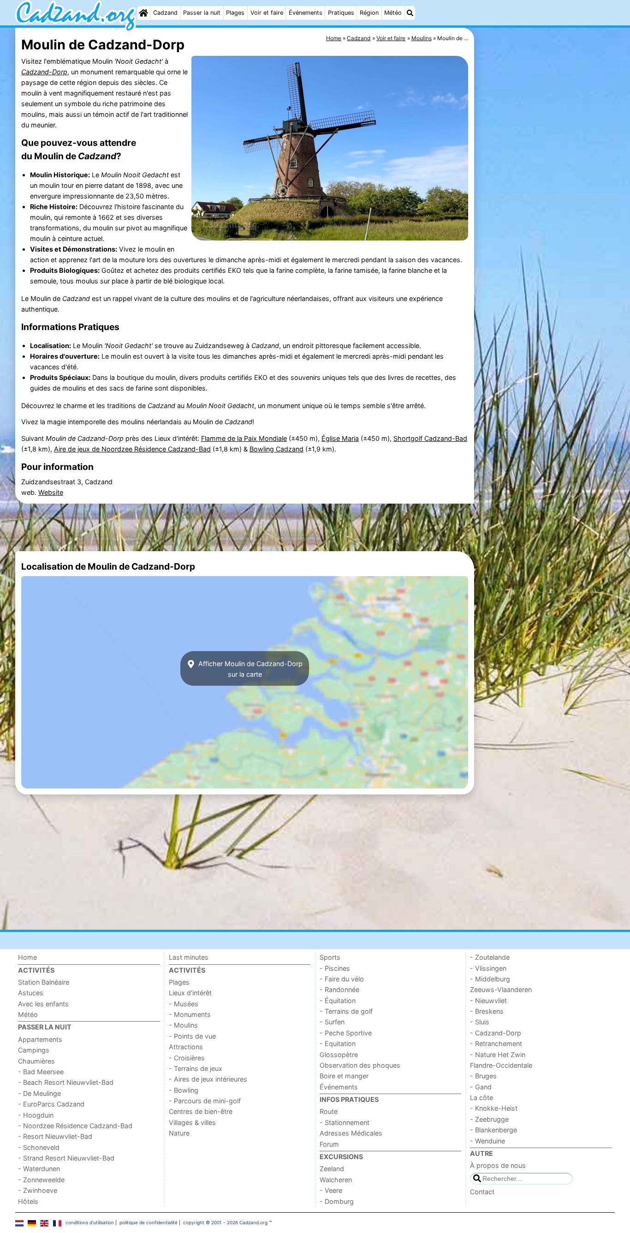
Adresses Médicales (351, 1133)
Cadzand (165, 12)
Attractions (186, 1047)
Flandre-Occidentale (501, 1065)
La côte (481, 1097)
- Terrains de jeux (195, 1068)
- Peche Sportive (346, 1033)
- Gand (481, 1087)
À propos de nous (498, 1165)
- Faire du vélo (342, 979)
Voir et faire (266, 12)
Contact (482, 1192)
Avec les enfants (43, 1004)
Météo (393, 12)
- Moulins (183, 1025)
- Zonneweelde (41, 1180)
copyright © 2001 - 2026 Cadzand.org (225, 1222)
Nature (179, 1133)
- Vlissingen (488, 968)
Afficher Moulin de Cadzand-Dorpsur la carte (249, 668)
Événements (305, 12)
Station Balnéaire (43, 982)
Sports (330, 957)
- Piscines (335, 968)
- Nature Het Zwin (497, 1055)
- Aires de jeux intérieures (208, 1079)
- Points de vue (192, 1036)
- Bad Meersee (41, 1072)
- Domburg (337, 1201)
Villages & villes (192, 1122)
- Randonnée (339, 989)
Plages (235, 12)
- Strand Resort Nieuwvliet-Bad (66, 1158)
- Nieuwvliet (488, 1000)
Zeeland (332, 1169)
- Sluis (479, 1022)
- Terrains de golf (346, 1011)
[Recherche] (410, 13)
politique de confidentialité (148, 1222)
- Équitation (338, 1000)
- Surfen (332, 1022)
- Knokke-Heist (493, 1108)
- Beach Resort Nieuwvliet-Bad (65, 1082)
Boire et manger (344, 1076)
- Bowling (183, 1090)
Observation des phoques (360, 1065)
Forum (329, 1144)
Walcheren (336, 1180)
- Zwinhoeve (37, 1190)
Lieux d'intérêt (190, 993)
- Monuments (190, 1014)
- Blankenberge (493, 1130)
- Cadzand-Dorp (495, 1033)
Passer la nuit (201, 12)
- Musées (183, 1004)
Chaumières (36, 1061)
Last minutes (188, 957)
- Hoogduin (35, 1115)
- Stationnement (344, 1122)
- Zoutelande (490, 957)
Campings (33, 1050)
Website (50, 492)
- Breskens (487, 1011)
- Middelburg (490, 979)
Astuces (30, 993)
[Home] (143, 13)
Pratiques (341, 12)
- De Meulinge (39, 1093)
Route (329, 1111)
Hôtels (28, 1201)
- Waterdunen (39, 1169)
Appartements (40, 1039)
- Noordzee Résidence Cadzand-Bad (75, 1126)
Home (27, 957)
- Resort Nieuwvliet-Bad (55, 1136)
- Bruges (483, 1076)
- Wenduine (487, 1141)
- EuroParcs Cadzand (51, 1104)
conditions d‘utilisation (89, 1222)
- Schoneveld (38, 1147)
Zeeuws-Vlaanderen (501, 989)
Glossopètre (339, 1055)
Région (369, 12)
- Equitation (338, 1043)
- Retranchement (496, 1043)
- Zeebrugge (489, 1119)
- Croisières (187, 1058)
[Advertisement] (545, 240)
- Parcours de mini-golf (205, 1101)
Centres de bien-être (200, 1111)
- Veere (331, 1190)
